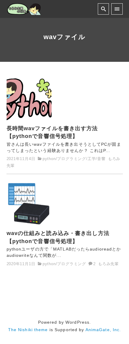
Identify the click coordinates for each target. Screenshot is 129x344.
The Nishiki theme (28, 329)
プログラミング (71, 158)
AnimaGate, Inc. (103, 329)
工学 (92, 158)
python (49, 158)
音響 (101, 158)
